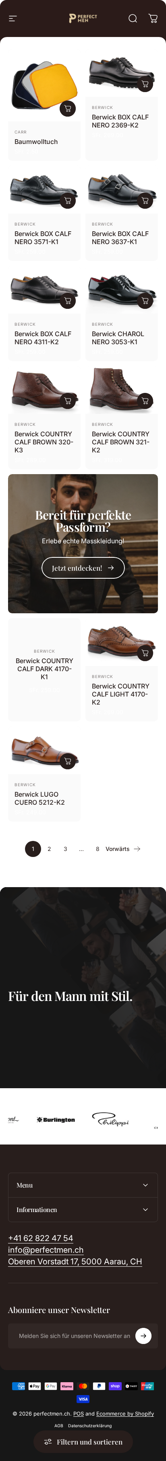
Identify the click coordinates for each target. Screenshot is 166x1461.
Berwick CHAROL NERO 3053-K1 (118, 338)
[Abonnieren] (143, 1336)
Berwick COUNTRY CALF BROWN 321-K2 (120, 442)
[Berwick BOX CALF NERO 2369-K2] (121, 73)
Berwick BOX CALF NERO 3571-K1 (43, 238)
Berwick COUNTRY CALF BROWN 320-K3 (44, 442)
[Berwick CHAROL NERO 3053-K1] (121, 290)
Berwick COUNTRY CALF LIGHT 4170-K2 (120, 694)
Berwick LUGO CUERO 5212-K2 (40, 798)
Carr (21, 131)
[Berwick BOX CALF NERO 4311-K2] (44, 290)
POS (78, 1413)
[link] (83, 568)
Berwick (102, 107)
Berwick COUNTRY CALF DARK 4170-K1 (44, 669)
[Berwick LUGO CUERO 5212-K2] (44, 750)
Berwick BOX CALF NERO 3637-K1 (120, 238)
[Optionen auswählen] (68, 109)
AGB (58, 1425)
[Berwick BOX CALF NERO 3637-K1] (121, 190)
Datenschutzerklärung (90, 1425)
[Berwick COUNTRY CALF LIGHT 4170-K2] (121, 642)
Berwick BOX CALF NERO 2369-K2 (120, 121)
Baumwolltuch (36, 142)
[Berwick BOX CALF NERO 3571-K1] (44, 190)
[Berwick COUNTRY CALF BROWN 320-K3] (44, 390)
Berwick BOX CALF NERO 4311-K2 (43, 338)
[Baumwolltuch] (44, 85)
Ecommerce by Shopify (125, 1413)
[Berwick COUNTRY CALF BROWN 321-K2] (121, 390)
